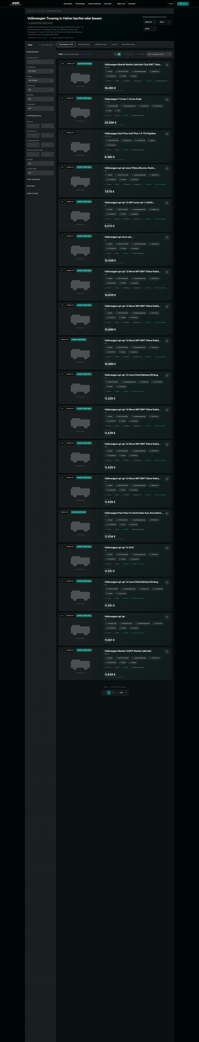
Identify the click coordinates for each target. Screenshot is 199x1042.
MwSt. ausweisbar (33, 179)
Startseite (68, 4)
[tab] (66, 44)
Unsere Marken (94, 4)
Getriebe (30, 95)
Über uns (121, 4)
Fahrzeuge (80, 4)
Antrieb (30, 159)
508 (121, 692)
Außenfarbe (31, 169)
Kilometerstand (33, 140)
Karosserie (31, 104)
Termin (170, 3)
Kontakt (131, 4)
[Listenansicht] (119, 54)
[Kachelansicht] (115, 54)
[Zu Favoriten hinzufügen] (167, 65)
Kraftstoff (31, 85)
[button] (109, 3)
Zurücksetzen (46, 45)
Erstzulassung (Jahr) (35, 150)
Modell (29, 76)
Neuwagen (31, 186)
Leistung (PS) (31, 131)
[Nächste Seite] (126, 693)
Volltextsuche (32, 58)
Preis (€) (30, 121)
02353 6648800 (42, 37)
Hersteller (31, 67)
